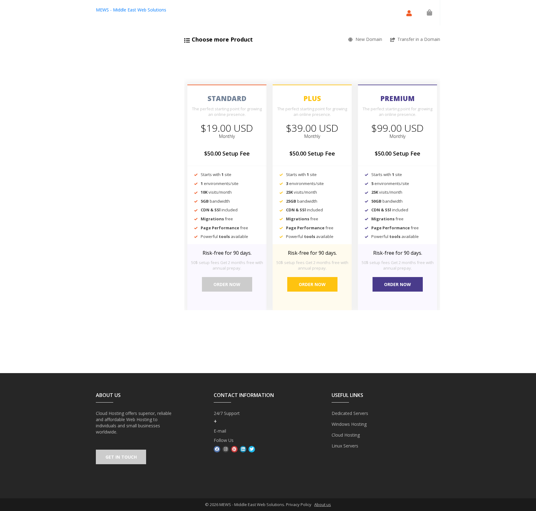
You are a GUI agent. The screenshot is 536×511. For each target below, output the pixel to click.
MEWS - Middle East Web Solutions (131, 10)
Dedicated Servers (350, 413)
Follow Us (224, 440)
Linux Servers (345, 446)
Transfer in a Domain (418, 39)
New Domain (368, 39)
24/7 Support (227, 413)
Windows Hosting (349, 424)
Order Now (226, 284)
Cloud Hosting (346, 435)
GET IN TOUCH (121, 457)
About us (322, 504)
